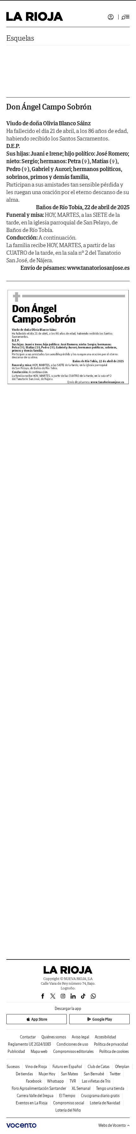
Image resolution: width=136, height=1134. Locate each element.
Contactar (28, 1037)
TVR (73, 1081)
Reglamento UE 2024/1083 (29, 1044)
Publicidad (16, 1051)
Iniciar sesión (110, 17)
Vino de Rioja (36, 1066)
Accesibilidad (105, 1037)
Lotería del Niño (68, 1110)
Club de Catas (98, 1066)
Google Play (102, 1019)
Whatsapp (55, 1081)
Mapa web (39, 1051)
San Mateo (69, 1074)
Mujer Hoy (47, 1074)
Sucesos (13, 1066)
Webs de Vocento (112, 1125)
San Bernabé (94, 1074)
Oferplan (122, 1066)
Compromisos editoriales (73, 1051)
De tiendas (24, 1074)
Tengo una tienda (110, 1088)
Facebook (33, 1081)
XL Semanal (81, 1088)
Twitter (115, 1074)
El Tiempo (67, 1095)
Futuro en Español (67, 1066)
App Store (39, 1019)
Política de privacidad (111, 1044)
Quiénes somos (53, 1037)
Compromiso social (68, 1103)
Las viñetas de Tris (96, 1081)
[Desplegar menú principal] (125, 17)
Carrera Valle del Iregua (35, 1095)
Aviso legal (80, 1037)
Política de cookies (114, 1051)
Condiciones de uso (72, 1044)
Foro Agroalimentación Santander (39, 1088)
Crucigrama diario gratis (100, 1095)
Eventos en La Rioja (31, 1103)
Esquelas (20, 38)
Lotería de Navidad (105, 1103)
